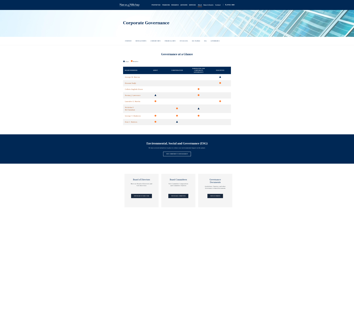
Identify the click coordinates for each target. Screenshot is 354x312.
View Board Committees (178, 196)
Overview (128, 41)
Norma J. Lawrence (133, 95)
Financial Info (170, 41)
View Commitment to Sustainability (177, 154)
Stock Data (184, 41)
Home (129, 5)
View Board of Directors (141, 196)
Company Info (155, 41)
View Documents (215, 196)
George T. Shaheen (133, 116)
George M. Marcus (132, 77)
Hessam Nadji (130, 83)
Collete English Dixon (134, 89)
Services (192, 5)
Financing (166, 5)
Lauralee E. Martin (132, 101)
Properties (156, 5)
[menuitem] (166, 5)
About (200, 5)
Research (175, 5)
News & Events (208, 5)
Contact (218, 5)
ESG (205, 41)
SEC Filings (196, 41)
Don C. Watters (131, 122)
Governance (215, 41)
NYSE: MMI (231, 5)
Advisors (184, 5)
